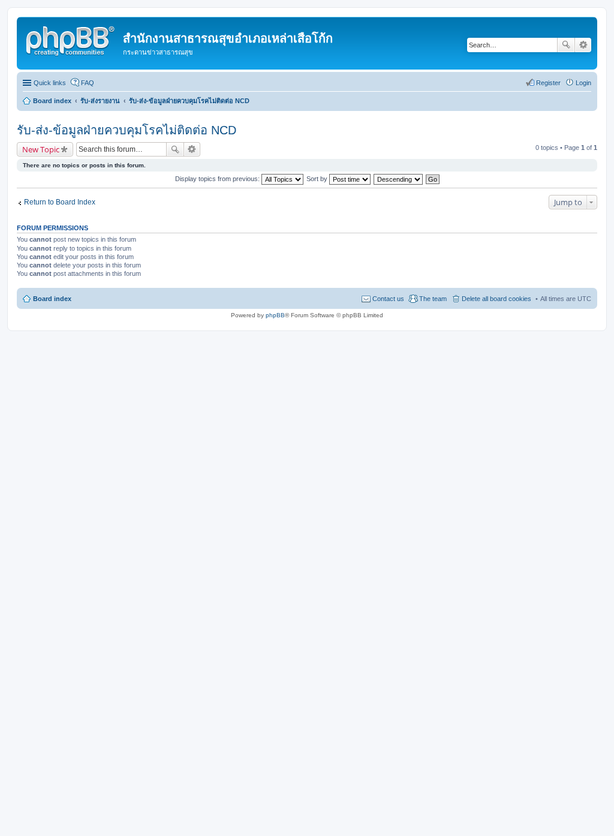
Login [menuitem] (583, 82)
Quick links (50, 82)
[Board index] (71, 39)
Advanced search (583, 45)
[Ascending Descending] (399, 178)
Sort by (317, 178)
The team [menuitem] (433, 298)
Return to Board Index (59, 202)
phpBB (275, 315)
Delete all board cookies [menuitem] (496, 298)
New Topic (40, 149)
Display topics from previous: (218, 178)
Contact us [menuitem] (388, 298)
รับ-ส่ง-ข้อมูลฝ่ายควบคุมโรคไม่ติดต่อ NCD (126, 130)
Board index (52, 298)
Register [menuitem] (548, 82)
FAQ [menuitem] (87, 82)
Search (566, 45)
